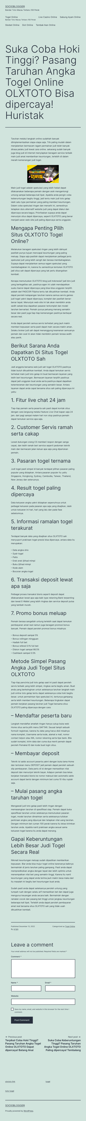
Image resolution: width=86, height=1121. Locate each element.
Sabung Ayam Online (70, 17)
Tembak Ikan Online (45, 25)
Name (14, 983)
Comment (16, 956)
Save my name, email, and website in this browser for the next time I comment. (42, 1010)
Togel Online (20, 18)
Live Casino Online (47, 17)
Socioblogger (15, 6)
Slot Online (27, 25)
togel (48, 1081)
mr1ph (16, 929)
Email (48, 983)
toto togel (9, 1091)
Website (14, 996)
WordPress (28, 1111)
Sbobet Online (12, 25)
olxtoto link (10, 1081)
